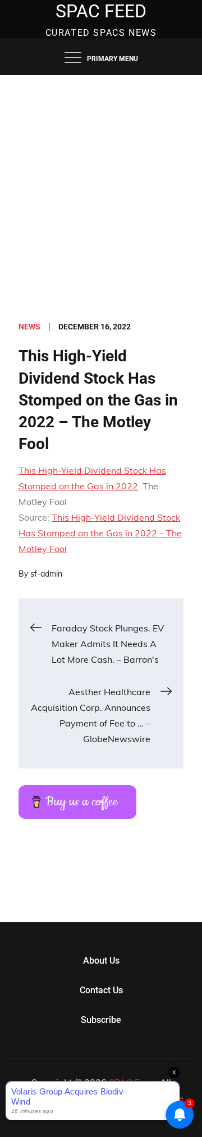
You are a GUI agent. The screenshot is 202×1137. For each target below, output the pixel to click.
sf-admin (46, 574)
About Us (101, 960)
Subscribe (101, 1020)
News (29, 326)
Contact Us (101, 990)
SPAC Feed (101, 11)
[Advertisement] (101, 181)
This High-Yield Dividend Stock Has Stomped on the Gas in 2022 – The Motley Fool (100, 533)
